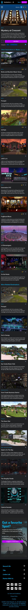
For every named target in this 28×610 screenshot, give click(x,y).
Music (2, 27)
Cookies (14, 599)
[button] (8, 2)
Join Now (15, 41)
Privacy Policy (14, 596)
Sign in (19, 2)
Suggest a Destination (12, 541)
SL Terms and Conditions (14, 593)
